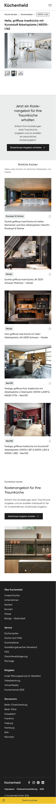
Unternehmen (11, 600)
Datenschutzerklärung (27, 789)
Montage (9, 661)
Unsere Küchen (12, 595)
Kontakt (8, 609)
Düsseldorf (9, 714)
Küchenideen (27, 14)
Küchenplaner (11, 642)
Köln (6, 732)
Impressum (9, 789)
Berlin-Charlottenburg (15, 704)
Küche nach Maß (13, 638)
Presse (7, 613)
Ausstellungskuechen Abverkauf (20, 647)
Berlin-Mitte (10, 709)
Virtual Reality (11, 685)
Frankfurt (9, 718)
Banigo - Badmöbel (14, 618)
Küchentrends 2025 (14, 689)
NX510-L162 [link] (43, 14)
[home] (16, 5)
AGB (42, 789)
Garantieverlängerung (15, 656)
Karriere (8, 604)
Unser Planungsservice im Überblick (22, 676)
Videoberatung (12, 680)
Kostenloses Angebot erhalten (26, 147)
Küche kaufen (11, 14)
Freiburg (8, 723)
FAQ (6, 651)
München (9, 737)
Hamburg (9, 727)
